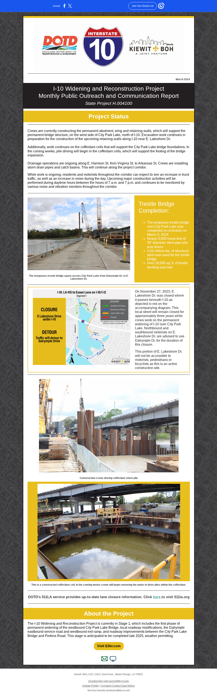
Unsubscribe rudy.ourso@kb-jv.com (108, 681)
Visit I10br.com (109, 646)
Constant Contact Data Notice (118, 685)
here (157, 597)
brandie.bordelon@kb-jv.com (113, 690)
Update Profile (90, 685)
